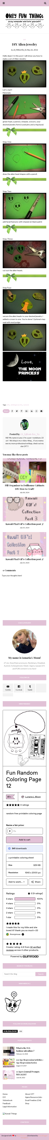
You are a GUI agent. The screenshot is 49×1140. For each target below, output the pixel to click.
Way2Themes (21, 1136)
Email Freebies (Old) (33, 1100)
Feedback (6, 1103)
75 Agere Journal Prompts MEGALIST (27, 1073)
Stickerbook (7, 1100)
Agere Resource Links (33, 1097)
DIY (8, 405)
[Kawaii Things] (10, 1113)
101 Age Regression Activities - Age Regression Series (30, 1061)
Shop (27, 1103)
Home (5, 1094)
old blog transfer (16, 405)
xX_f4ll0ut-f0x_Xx (20, 50)
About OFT (29, 1094)
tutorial (26, 405)
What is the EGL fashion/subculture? (25, 1049)
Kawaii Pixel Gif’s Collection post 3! (24, 523)
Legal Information (10, 1106)
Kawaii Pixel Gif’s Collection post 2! (24, 559)
